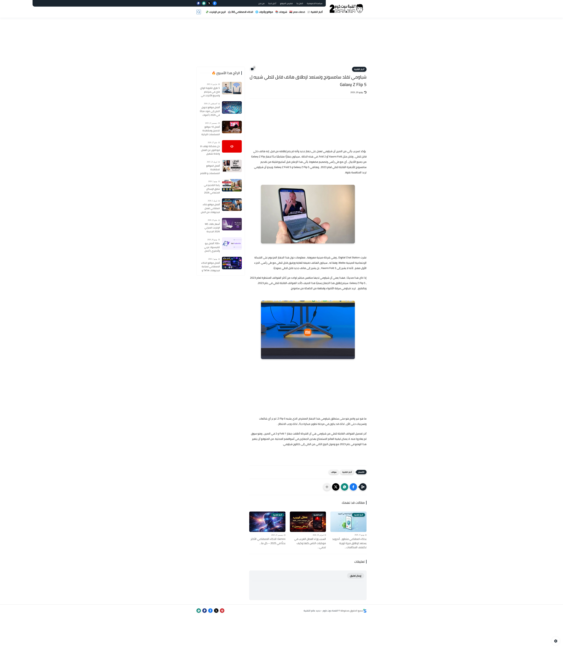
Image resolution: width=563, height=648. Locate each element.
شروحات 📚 (281, 12)
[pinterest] (222, 610)
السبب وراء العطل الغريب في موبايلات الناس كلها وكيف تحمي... (310, 543)
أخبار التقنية (359, 69)
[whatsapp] (204, 3)
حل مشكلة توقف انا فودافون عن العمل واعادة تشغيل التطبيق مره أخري (210, 150)
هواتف (333, 472)
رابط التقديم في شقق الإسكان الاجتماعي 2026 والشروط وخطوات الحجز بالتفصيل (211, 189)
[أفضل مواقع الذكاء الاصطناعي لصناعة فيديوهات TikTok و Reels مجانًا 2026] (232, 263)
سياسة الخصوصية (314, 3)
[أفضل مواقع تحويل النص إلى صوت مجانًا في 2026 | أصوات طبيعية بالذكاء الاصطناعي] (232, 107)
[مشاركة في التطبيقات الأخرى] (327, 487)
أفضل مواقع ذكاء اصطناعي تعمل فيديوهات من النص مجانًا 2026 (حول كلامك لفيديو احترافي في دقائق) (210, 208)
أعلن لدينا (272, 3)
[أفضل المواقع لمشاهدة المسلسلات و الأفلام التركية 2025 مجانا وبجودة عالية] (232, 166)
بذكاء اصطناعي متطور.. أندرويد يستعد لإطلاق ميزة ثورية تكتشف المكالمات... (349, 543)
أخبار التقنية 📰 (315, 12)
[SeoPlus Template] (365, 611)
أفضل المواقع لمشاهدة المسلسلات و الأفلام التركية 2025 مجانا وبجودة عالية (210, 169)
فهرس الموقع (286, 3)
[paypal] (198, 3)
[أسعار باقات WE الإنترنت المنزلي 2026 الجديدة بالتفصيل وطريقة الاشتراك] (232, 224)
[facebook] (215, 3)
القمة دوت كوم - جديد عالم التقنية (321, 610)
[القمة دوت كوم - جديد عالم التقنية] (347, 8)
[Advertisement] (281, 44)
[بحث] (198, 12)
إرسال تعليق (355, 576)
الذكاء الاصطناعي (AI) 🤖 (240, 12)
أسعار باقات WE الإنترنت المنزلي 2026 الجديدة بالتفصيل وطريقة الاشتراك (211, 228)
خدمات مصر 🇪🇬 (297, 12)
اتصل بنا (299, 3)
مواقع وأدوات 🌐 (264, 12)
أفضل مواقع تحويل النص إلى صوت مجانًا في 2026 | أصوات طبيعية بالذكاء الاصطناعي (210, 111)
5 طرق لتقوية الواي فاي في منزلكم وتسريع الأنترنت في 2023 (210, 92)
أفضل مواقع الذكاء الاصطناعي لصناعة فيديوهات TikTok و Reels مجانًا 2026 (210, 266)
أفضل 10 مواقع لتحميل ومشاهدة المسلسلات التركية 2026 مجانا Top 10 (210, 130)
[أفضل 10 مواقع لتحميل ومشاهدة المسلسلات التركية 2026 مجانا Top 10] (232, 127)
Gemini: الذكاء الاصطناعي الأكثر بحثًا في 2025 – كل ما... (268, 541)
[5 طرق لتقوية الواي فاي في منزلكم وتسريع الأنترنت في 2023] (232, 88)
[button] (353, 487)
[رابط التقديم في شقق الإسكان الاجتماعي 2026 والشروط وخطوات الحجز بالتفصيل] (232, 185)
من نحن (261, 3)
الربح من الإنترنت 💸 (216, 12)
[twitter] (209, 3)
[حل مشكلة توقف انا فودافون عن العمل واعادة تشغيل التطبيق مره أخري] (232, 146)
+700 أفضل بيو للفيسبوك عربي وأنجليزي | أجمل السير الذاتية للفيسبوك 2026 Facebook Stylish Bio (210, 247)
